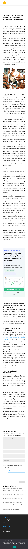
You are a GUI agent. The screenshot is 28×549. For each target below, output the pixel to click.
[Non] (26, 544)
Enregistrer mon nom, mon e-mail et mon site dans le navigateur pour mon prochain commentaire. (13, 465)
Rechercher (22, 482)
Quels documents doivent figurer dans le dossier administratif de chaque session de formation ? (13, 490)
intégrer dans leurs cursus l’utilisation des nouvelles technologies (14, 337)
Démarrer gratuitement (13, 289)
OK (14, 547)
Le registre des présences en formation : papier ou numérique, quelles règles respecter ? (14, 504)
